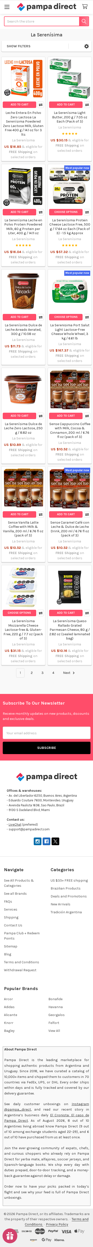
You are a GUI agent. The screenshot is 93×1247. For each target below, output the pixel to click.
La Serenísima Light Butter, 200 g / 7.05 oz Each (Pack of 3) (69, 117)
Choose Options (66, 212)
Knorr (8, 1023)
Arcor (8, 999)
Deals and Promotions (69, 896)
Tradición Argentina (66, 912)
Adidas (9, 1007)
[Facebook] (46, 841)
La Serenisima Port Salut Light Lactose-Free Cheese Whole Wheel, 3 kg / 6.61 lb (70, 331)
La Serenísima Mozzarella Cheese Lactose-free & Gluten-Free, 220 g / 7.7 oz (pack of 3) (23, 629)
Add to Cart (19, 104)
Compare (40, 105)
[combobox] (46, 21)
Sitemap (10, 946)
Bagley (9, 1031)
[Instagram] (37, 841)
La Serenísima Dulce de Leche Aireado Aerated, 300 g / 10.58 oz (23, 329)
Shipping (11, 917)
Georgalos (56, 1015)
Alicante (10, 1015)
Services (10, 909)
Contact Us (13, 925)
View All (54, 1031)
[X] (55, 841)
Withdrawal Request (20, 970)
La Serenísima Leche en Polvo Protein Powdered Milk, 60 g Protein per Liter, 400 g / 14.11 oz (23, 226)
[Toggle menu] (7, 7)
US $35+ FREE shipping (69, 880)
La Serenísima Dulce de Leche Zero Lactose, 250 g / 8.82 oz (23, 428)
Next (67, 673)
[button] (87, 46)
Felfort (53, 1023)
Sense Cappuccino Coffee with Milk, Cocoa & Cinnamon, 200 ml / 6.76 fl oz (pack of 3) (69, 430)
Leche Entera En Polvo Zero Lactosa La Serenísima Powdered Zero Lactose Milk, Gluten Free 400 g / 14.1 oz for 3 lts (23, 124)
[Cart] (86, 6)
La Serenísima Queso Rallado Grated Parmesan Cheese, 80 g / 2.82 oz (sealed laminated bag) (69, 629)
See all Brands (15, 893)
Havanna (55, 1007)
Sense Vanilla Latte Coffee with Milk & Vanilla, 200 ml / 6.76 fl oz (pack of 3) (23, 529)
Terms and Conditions (21, 962)
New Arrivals (60, 904)
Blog (7, 954)
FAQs (8, 901)
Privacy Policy (57, 1224)
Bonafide (55, 999)
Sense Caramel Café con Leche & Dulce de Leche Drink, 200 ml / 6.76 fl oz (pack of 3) (69, 529)
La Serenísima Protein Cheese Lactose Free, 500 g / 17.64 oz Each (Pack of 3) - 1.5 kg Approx (69, 226)
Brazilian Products (66, 888)
